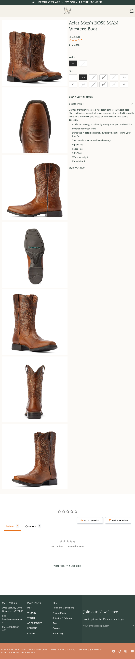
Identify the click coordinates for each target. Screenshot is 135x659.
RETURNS (32, 628)
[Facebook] (113, 651)
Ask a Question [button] (91, 520)
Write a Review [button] (120, 520)
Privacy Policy (59, 613)
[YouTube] (132, 651)
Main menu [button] (34, 603)
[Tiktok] (120, 651)
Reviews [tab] (9, 526)
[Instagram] (125, 651)
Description (76, 104)
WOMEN (31, 613)
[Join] (131, 625)
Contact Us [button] (9, 603)
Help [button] (55, 603)
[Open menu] (6, 11)
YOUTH (31, 618)
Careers (31, 633)
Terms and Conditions (63, 607)
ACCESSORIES (34, 623)
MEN (29, 607)
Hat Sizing (58, 633)
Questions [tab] (30, 526)
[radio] (73, 63)
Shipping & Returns (62, 618)
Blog (55, 623)
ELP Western (11, 649)
